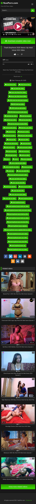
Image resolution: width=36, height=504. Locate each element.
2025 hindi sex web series (18, 108)
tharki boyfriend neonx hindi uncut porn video (18, 210)
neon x (7, 159)
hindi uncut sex (12, 151)
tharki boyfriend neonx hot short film (18, 222)
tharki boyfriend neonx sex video (18, 237)
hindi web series (12, 155)
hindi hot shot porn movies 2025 (18, 123)
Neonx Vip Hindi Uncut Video (18, 96)
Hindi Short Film (11, 84)
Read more (17, 76)
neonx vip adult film (23, 171)
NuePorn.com (10, 2)
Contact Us (29, 500)
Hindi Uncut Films (25, 84)
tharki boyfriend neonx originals (18, 226)
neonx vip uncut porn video (18, 194)
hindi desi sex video (11, 116)
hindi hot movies (26, 116)
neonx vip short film (18, 190)
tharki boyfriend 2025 (26, 198)
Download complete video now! (19, 41)
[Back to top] (31, 499)
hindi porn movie (24, 131)
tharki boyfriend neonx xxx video (18, 249)
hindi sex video (24, 139)
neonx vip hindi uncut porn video (18, 174)
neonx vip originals (11, 186)
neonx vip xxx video (10, 198)
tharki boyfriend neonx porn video (18, 233)
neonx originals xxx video (12, 167)
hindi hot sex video (11, 119)
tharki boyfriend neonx (18, 202)
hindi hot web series (10, 127)
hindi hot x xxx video (26, 127)
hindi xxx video (25, 155)
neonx (16, 159)
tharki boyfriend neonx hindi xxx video (18, 218)
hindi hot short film (26, 119)
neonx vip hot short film (18, 182)
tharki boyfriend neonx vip (18, 245)
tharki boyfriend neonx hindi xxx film (18, 214)
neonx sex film (27, 167)
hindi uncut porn (10, 147)
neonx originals (27, 159)
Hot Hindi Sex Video (18, 88)
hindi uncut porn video (25, 147)
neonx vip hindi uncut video (18, 178)
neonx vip (10, 171)
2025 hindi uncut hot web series (18, 112)
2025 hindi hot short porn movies (18, 100)
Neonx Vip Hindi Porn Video (18, 92)
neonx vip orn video (26, 186)
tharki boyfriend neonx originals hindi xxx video (18, 229)
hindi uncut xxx (25, 151)
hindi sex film (11, 139)
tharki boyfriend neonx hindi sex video (18, 206)
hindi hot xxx (11, 131)
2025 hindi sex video (18, 104)
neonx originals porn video (18, 163)
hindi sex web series (12, 143)
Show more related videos (18, 487)
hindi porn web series (25, 135)
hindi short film (26, 143)
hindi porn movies (10, 135)
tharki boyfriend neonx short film (18, 241)
